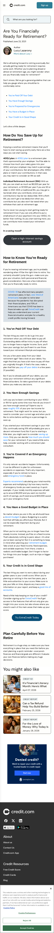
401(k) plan (22, 158)
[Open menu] (4, 5)
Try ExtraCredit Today (27, 617)
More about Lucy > (23, 53)
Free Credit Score (11, 869)
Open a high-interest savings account (27, 240)
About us (7, 842)
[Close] (51, 888)
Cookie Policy (9, 908)
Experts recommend (13, 481)
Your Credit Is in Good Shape (22, 117)
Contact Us (8, 847)
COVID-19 (13, 292)
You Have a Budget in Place (21, 111)
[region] (27, 909)
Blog (5, 880)
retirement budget (38, 542)
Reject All (27, 920)
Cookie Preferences (26, 913)
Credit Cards (9, 875)
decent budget (12, 517)
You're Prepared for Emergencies (24, 106)
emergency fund (16, 475)
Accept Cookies (27, 928)
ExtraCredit (34, 309)
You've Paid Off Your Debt (21, 95)
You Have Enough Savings (21, 100)
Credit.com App (11, 853)
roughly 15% (14, 408)
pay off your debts (28, 367)
